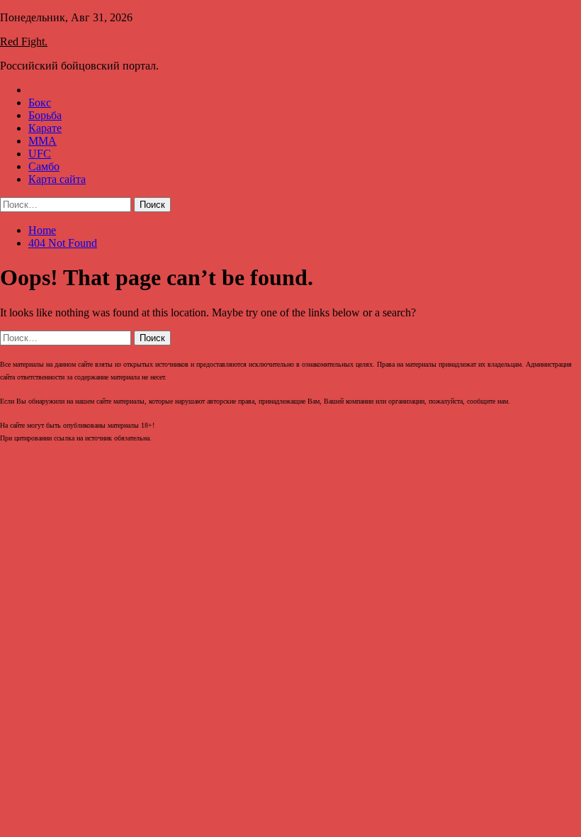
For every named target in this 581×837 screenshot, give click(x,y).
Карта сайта (57, 179)
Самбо (44, 166)
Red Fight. (23, 41)
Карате (45, 128)
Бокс (39, 102)
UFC (39, 154)
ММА (42, 141)
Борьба (45, 115)
